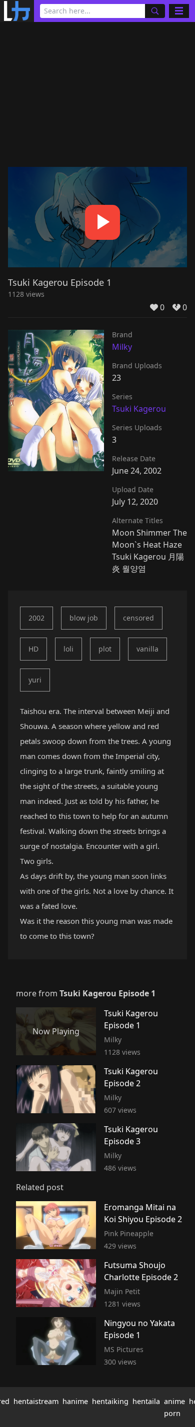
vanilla (147, 649)
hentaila (146, 1401)
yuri (35, 680)
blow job (84, 618)
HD (33, 649)
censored (138, 618)
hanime (75, 1401)
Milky (122, 346)
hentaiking (110, 1401)
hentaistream (36, 1401)
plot (105, 649)
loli (69, 649)
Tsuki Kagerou (139, 408)
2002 (36, 618)
